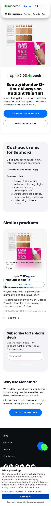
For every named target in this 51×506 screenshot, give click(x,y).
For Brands (9, 456)
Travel (45, 14)
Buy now (25, 284)
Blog (5, 435)
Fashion (27, 14)
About (6, 449)
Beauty (36, 14)
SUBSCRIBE (25, 364)
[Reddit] (33, 466)
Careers (7, 442)
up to (25, 75)
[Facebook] (5, 466)
